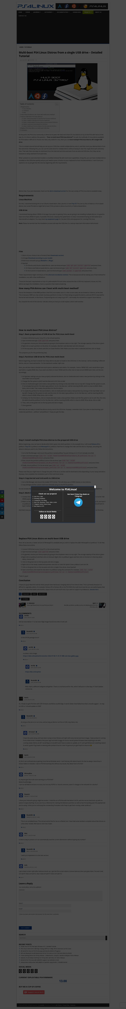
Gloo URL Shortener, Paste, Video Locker (45, 502)
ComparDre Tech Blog (40, 500)
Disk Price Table (38, 496)
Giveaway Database (39, 498)
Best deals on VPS (39, 506)
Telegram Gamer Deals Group (42, 504)
